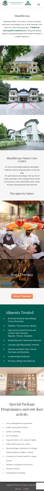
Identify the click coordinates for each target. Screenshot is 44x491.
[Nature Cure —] (16, 3)
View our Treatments (22, 296)
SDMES (27, 489)
